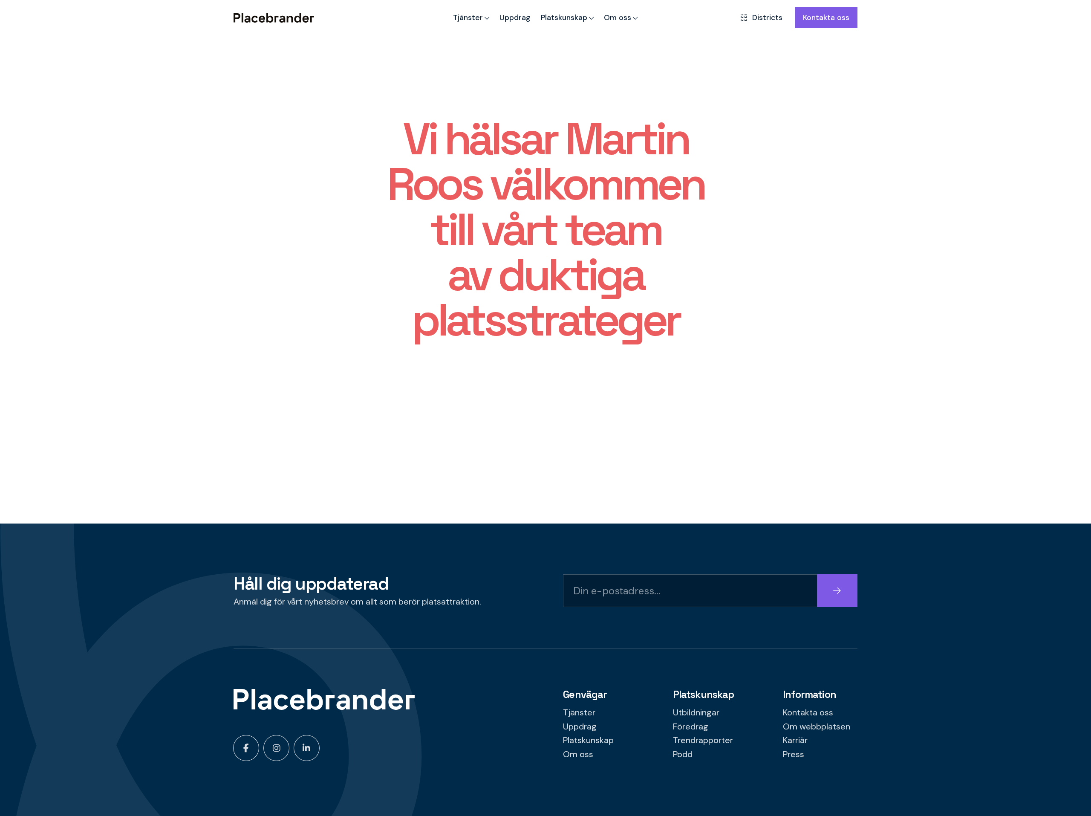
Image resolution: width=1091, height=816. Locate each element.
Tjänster (468, 17)
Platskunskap (564, 17)
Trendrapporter (703, 740)
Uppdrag (515, 17)
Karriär (795, 740)
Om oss (617, 17)
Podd (683, 754)
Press (793, 754)
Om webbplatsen (816, 726)
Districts (767, 17)
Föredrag (690, 726)
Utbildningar (696, 712)
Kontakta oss (826, 17)
